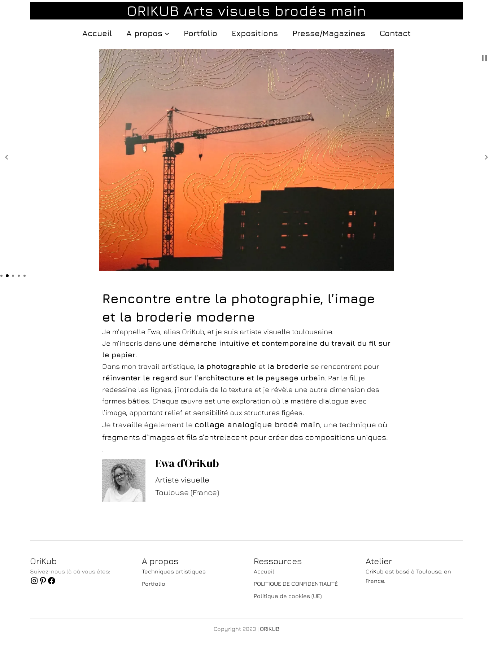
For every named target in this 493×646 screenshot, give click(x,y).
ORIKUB (269, 628)
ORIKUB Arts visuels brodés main (246, 10)
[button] (6, 157)
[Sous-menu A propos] (167, 33)
